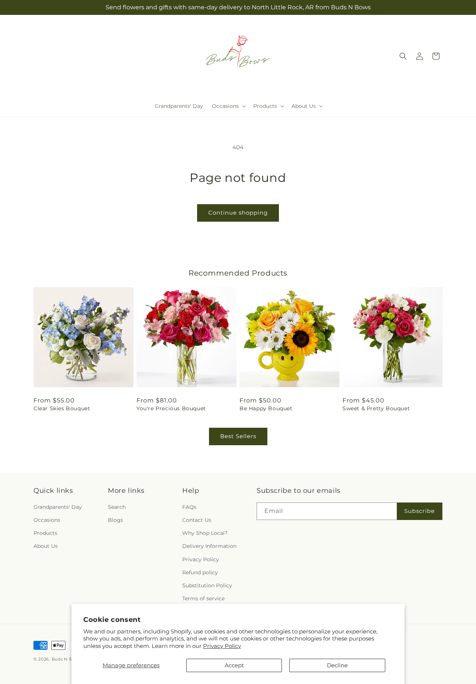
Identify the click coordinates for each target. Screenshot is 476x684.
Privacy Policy (222, 645)
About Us (45, 546)
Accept (234, 665)
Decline (337, 665)
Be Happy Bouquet (266, 408)
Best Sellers (238, 436)
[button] (228, 106)
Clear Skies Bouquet (61, 408)
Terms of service (203, 598)
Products (45, 533)
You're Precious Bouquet (171, 408)
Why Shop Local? (205, 533)
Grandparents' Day (57, 507)
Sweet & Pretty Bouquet (376, 408)
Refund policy (200, 572)
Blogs (115, 520)
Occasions (46, 520)
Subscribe (419, 510)
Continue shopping (238, 212)
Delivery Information (209, 546)
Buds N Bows (66, 659)
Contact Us (196, 520)
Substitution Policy (207, 585)
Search (117, 507)
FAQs (189, 507)
